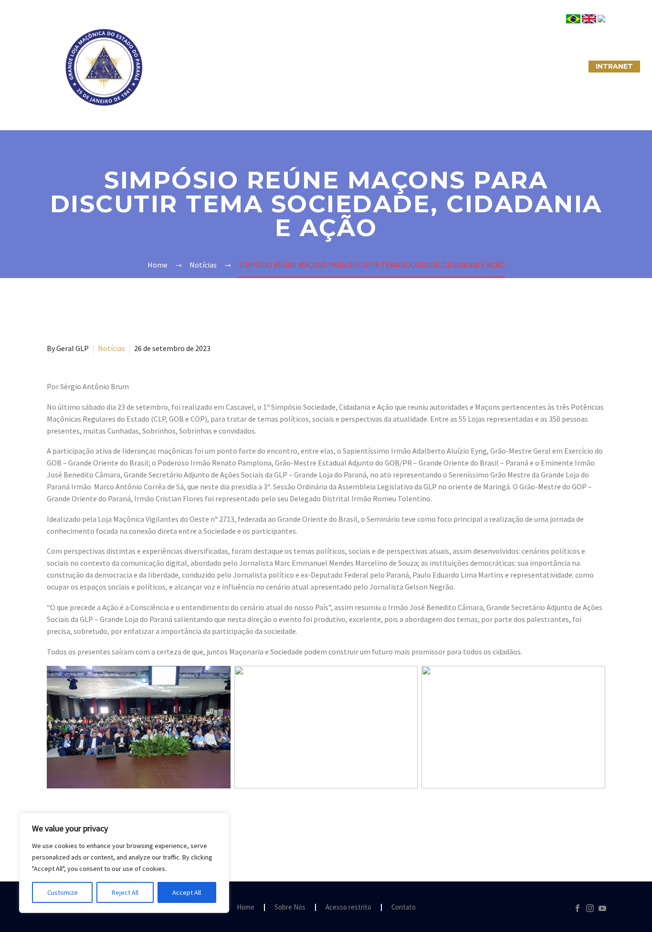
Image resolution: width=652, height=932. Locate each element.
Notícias (111, 348)
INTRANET (614, 66)
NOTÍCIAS (382, 66)
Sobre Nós (181, 66)
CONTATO (436, 66)
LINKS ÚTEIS (495, 66)
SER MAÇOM (242, 66)
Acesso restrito (348, 907)
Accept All (186, 892)
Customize (62, 892)
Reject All (125, 892)
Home (245, 907)
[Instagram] (590, 908)
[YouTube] (602, 908)
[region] (124, 863)
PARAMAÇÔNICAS (314, 66)
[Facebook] (577, 908)
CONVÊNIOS (556, 66)
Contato (403, 907)
